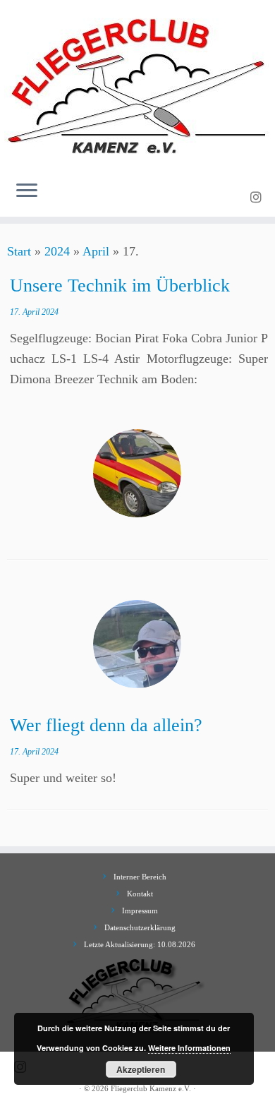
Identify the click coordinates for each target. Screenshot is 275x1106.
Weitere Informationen (189, 1047)
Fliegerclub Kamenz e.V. (151, 1088)
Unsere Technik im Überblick (120, 285)
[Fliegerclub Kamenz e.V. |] (137, 84)
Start (19, 251)
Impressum (140, 910)
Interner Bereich (140, 876)
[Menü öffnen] (26, 191)
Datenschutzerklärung (140, 927)
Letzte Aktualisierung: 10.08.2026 (139, 944)
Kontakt (140, 893)
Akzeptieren (140, 1069)
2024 (57, 251)
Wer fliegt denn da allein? (106, 725)
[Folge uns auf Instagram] (258, 198)
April (95, 251)
